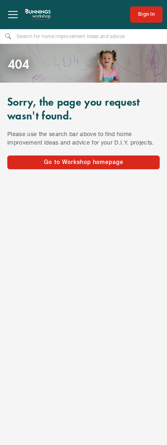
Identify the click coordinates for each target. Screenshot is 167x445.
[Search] (8, 36)
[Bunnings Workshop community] (38, 14)
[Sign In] (146, 14)
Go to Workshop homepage (83, 162)
